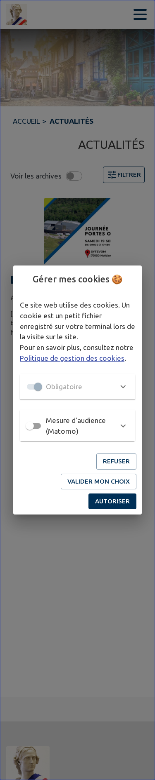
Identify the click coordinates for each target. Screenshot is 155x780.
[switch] (30, 426)
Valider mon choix (98, 481)
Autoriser (112, 501)
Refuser (116, 461)
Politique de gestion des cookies (72, 358)
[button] (77, 386)
